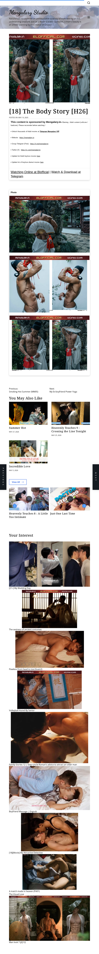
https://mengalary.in (26, 138)
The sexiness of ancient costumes (25, 629)
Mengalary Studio (28, 12)
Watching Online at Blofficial (30, 172)
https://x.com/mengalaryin (30, 150)
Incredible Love (19, 466)
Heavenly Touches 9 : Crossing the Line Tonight (68, 429)
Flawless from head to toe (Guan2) (25, 669)
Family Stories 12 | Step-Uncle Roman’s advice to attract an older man (43, 764)
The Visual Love (16, 894)
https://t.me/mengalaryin (39, 144)
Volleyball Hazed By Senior (22, 710)
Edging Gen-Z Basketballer (26, 513)
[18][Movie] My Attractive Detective (26, 852)
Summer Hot (17, 428)
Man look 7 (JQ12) (17, 942)
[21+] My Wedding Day (20, 588)
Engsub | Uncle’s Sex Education (64, 515)
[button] (15, 506)
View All (16, 482)
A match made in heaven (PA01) (24, 891)
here (38, 156)
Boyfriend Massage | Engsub (23, 811)
